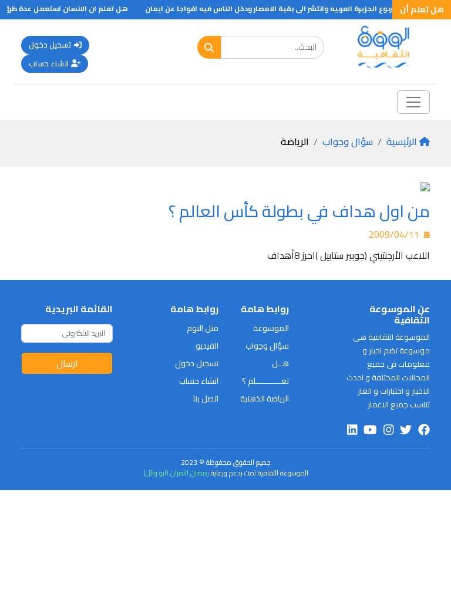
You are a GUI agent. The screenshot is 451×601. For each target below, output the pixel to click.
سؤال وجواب (347, 141)
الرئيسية (401, 141)
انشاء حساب (49, 63)
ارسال (67, 363)
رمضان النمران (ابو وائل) (176, 473)
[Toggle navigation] (413, 102)
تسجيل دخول (50, 45)
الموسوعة (271, 328)
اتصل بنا (205, 398)
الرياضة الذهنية (264, 398)
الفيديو (207, 345)
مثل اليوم (202, 328)
